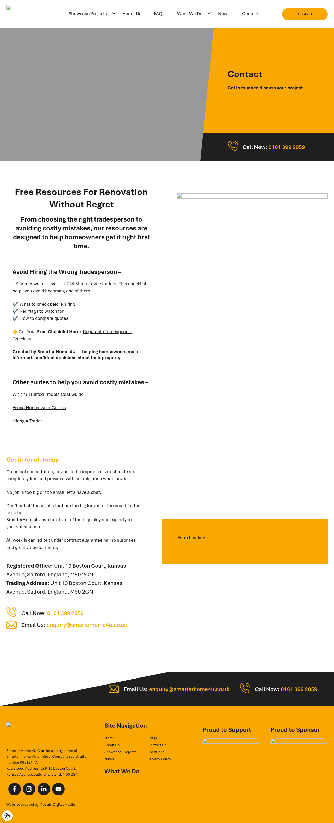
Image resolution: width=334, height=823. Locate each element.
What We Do (189, 13)
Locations (156, 752)
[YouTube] (58, 789)
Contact (250, 13)
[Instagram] (29, 789)
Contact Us (157, 745)
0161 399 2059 (287, 146)
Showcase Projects (88, 13)
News (224, 13)
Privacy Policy (159, 759)
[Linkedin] (44, 789)
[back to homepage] (36, 14)
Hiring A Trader (27, 421)
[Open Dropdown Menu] (113, 14)
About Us (132, 13)
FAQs (159, 13)
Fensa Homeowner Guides (39, 407)
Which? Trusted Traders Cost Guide (48, 394)
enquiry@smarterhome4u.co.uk (87, 624)
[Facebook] (14, 789)
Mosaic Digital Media (57, 804)
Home (109, 737)
